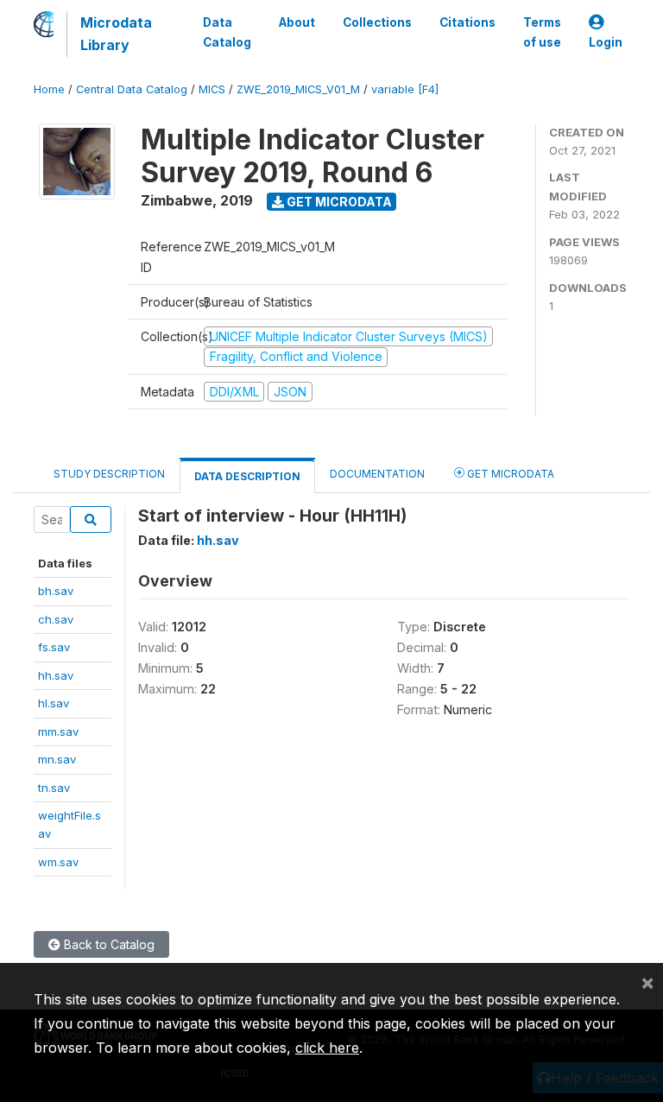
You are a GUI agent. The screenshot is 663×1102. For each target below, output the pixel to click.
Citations (467, 22)
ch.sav (55, 619)
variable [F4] (405, 89)
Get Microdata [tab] (509, 473)
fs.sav (54, 647)
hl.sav (53, 703)
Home (49, 89)
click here (327, 1047)
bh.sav (55, 591)
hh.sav (55, 675)
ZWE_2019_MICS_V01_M (298, 89)
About (297, 22)
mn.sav (57, 759)
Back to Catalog (107, 944)
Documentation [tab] (377, 473)
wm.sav (58, 862)
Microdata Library (116, 34)
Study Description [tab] (109, 473)
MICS (212, 89)
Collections (377, 22)
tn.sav (54, 788)
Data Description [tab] (247, 476)
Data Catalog (227, 32)
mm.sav (58, 731)
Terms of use (542, 32)
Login (605, 42)
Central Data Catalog (131, 89)
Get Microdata (338, 201)
